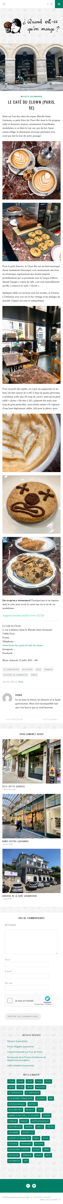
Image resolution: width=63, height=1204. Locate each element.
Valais (39, 1155)
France (48, 669)
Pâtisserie (26, 1144)
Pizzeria (13, 1144)
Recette (39, 1144)
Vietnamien (14, 1161)
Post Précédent (14, 719)
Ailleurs (27, 669)
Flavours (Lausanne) (17, 1041)
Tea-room (14, 1155)
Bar (51, 1098)
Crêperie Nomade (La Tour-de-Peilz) (24, 1051)
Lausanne (13, 1132)
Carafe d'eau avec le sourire (24, 1115)
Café (38, 669)
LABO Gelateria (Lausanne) (20, 1065)
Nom (8, 959)
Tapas (46, 1149)
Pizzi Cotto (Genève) (13, 786)
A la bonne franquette (21, 1098)
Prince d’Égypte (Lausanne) (20, 1046)
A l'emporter (11, 669)
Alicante (41, 1098)
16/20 (11, 1087)
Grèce (40, 1127)
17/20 (20, 1087)
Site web (8, 983)
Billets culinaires (31, 96)
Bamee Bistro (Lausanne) (15, 841)
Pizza (45, 1138)
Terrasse (27, 1155)
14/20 (39, 1081)
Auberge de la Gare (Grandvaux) (19, 896)
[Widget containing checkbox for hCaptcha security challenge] (29, 1000)
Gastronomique (40, 1121)
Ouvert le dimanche (16, 675)
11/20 (11, 1081)
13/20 (29, 1081)
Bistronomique (17, 1104)
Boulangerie (15, 1110)
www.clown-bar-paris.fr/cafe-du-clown (22, 645)
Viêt (26, 1161)
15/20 (48, 1081)
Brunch (30, 1110)
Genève (29, 1127)
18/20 (29, 1087)
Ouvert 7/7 (28, 1132)
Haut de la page (49, 1199)
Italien (50, 1127)
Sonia (20, 681)
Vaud (48, 1155)
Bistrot (33, 1104)
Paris (34, 675)
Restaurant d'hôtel (19, 1149)
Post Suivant (50, 719)
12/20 (20, 1081)
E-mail (8, 971)
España (46, 1115)
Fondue (13, 1121)
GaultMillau (15, 1127)
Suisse (36, 1149)
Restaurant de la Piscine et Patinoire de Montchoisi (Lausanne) (26, 1059)
